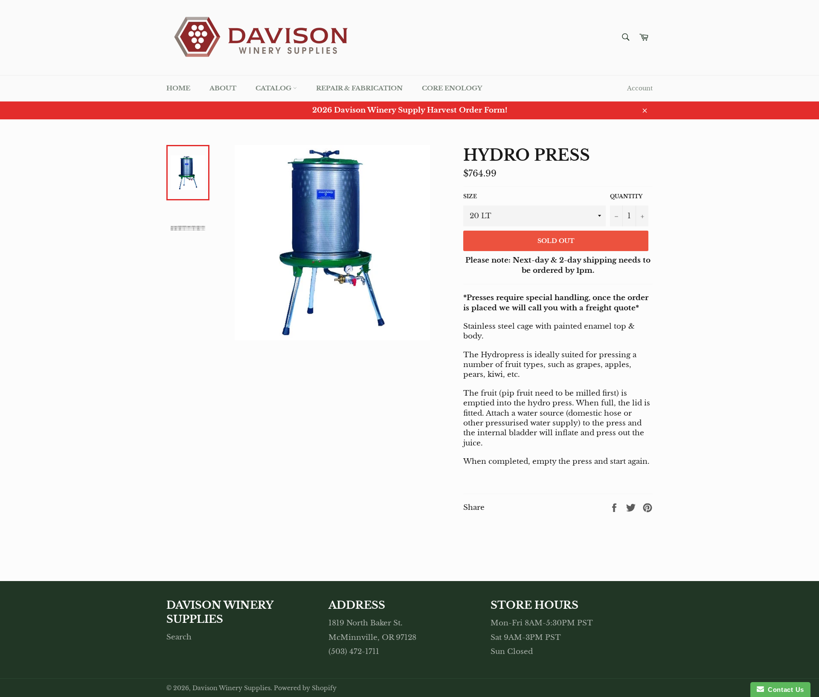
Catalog (274, 88)
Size (470, 196)
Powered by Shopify (305, 688)
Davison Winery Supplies (231, 688)
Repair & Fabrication (359, 88)
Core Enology (452, 88)
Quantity (626, 196)
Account (640, 88)
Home (178, 88)
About (222, 88)
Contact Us (784, 689)
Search (179, 637)
